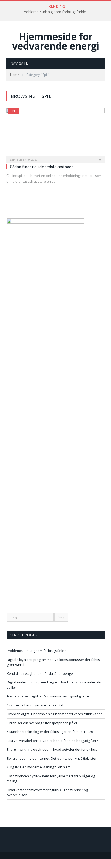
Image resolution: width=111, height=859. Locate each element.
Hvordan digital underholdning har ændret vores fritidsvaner (54, 714)
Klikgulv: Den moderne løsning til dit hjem (38, 767)
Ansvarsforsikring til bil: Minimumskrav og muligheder (48, 696)
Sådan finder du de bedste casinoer (41, 166)
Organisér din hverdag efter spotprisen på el (42, 723)
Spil (14, 111)
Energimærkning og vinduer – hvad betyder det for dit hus (52, 749)
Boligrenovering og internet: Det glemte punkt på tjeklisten (52, 758)
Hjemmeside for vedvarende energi (55, 41)
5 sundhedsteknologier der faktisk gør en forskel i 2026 (50, 731)
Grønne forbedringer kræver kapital (35, 705)
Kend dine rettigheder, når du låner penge (40, 673)
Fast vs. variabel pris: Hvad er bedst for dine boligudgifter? (52, 740)
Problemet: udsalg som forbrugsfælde (54, 12)
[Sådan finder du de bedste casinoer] (55, 133)
